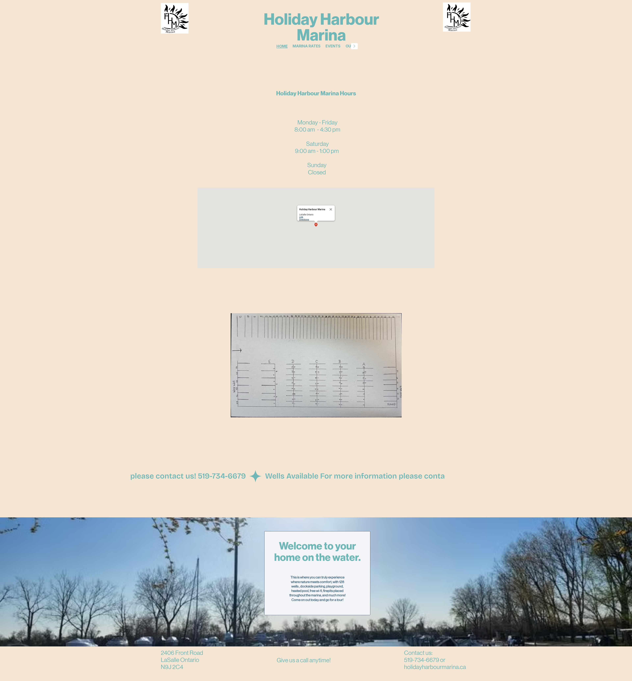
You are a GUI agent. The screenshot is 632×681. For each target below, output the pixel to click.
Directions (304, 219)
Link (301, 217)
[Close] (331, 209)
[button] (316, 225)
